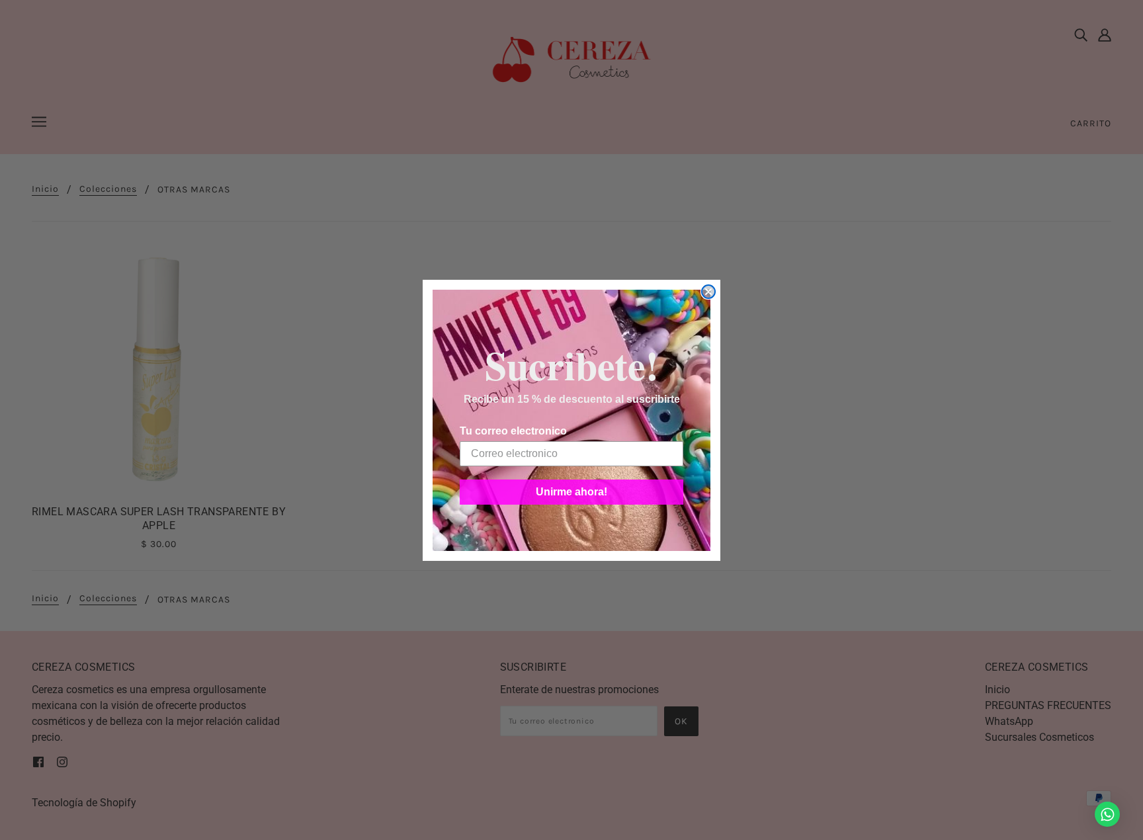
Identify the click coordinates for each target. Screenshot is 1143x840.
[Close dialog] (708, 291)
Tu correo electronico (513, 431)
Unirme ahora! (571, 491)
